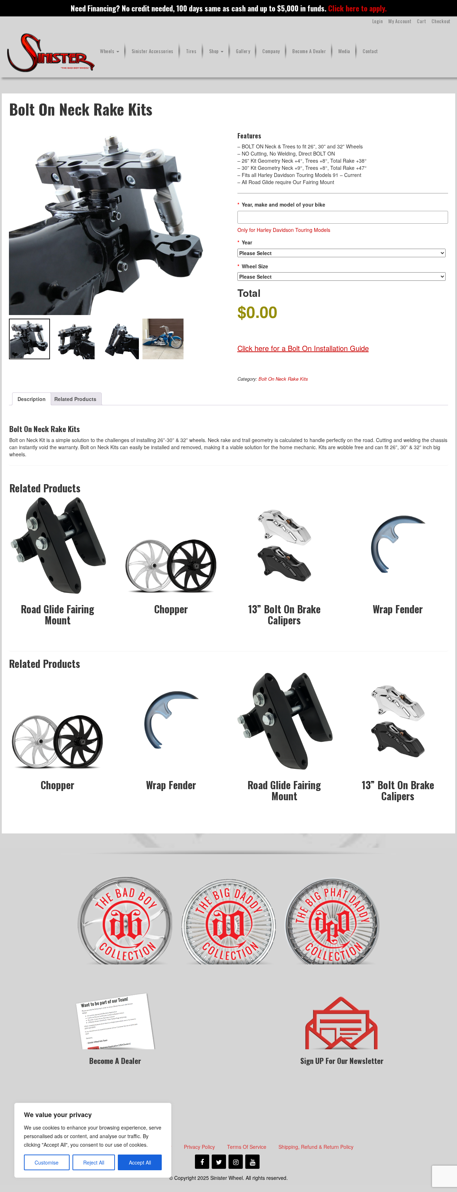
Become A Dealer (309, 51)
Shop (214, 51)
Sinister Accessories (153, 51)
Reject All (93, 1162)
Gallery (243, 51)
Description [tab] (31, 398)
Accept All (140, 1162)
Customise (47, 1162)
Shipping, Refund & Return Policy (315, 1146)
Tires (191, 51)
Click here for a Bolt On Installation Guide (303, 348)
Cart (421, 21)
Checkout (441, 21)
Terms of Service (246, 1146)
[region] (92, 1140)
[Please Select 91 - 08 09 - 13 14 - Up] (341, 253)
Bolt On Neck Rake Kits (283, 378)
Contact (370, 51)
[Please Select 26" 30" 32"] (341, 276)
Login (377, 21)
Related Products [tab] (75, 398)
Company (271, 51)
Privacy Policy (199, 1146)
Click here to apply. (357, 8)
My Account (399, 21)
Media (344, 51)
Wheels (108, 51)
